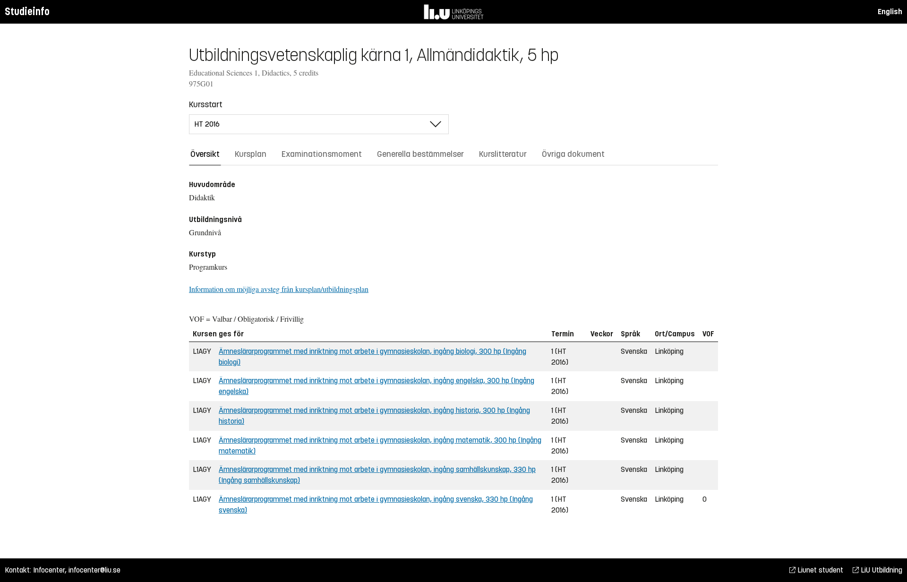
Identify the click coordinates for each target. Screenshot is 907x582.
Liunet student (819, 569)
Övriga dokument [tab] (573, 154)
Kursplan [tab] (250, 154)
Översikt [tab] (205, 154)
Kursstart (205, 104)
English (890, 11)
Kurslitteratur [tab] (503, 154)
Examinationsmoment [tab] (322, 154)
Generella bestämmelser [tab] (420, 154)
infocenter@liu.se (94, 569)
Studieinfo (27, 11)
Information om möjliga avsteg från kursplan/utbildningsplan (278, 289)
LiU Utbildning (880, 569)
